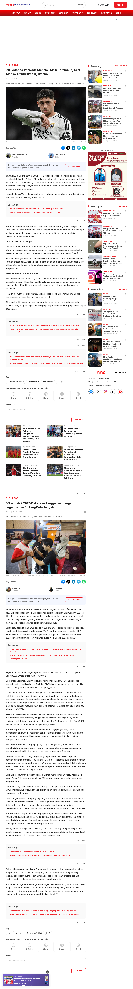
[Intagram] (105, 391)
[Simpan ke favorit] (84, 78)
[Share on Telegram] (79, 148)
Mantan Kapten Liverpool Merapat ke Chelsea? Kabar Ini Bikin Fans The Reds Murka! (46, 363)
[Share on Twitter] (68, 148)
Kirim (80, 419)
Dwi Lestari (60, 154)
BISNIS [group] (38, 13)
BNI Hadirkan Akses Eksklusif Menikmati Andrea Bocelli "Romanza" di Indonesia (44, 914)
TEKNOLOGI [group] (92, 13)
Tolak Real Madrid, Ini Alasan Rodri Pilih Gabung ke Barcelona (36, 209)
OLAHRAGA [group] (63, 13)
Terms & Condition (95, 386)
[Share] (125, 71)
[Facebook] (91, 391)
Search (80, 5)
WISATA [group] (27, 13)
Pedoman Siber (112, 382)
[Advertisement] (66, 39)
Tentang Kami (104, 378)
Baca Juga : (13, 205)
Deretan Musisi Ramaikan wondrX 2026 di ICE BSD (32, 851)
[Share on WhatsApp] (84, 148)
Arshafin (16, 588)
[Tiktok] (112, 391)
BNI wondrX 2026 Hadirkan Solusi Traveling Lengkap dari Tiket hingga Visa (43, 911)
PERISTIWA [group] (15, 13)
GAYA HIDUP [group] (77, 13)
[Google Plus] (120, 391)
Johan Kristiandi (19, 154)
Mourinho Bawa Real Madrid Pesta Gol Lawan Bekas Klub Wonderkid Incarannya (44, 325)
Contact (108, 386)
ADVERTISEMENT (107, 150)
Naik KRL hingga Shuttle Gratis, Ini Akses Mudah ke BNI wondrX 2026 (40, 855)
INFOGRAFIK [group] (106, 13)
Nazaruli (58, 588)
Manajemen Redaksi (95, 382)
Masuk (120, 5)
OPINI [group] (118, 13)
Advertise (91, 378)
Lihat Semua (119, 66)
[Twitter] (98, 391)
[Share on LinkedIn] (73, 148)
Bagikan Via (11, 148)
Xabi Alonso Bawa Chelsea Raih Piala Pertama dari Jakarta (35, 213)
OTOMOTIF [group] (50, 13)
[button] (127, 13)
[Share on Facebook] (63, 148)
